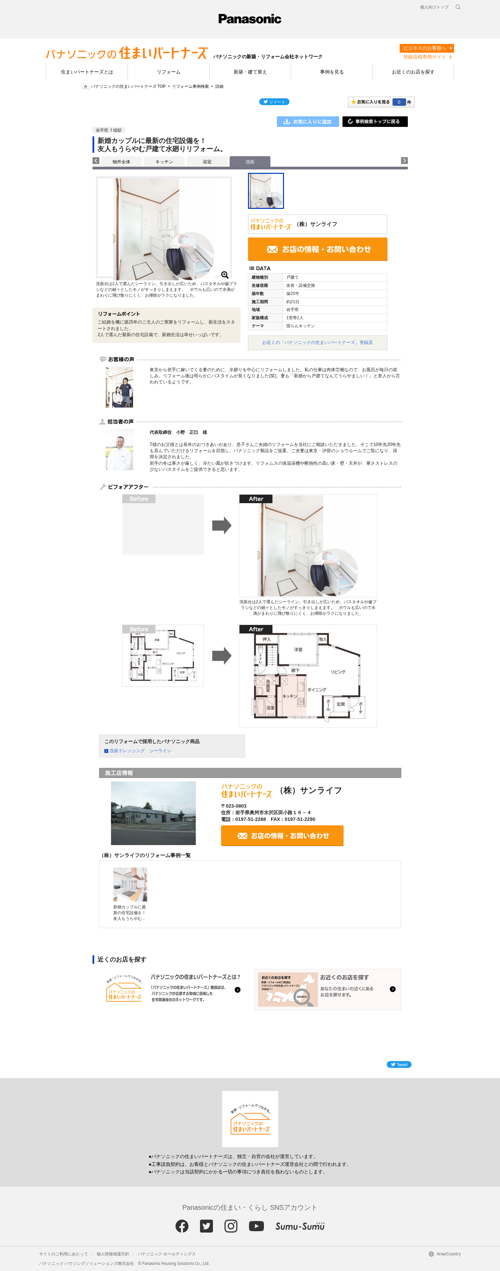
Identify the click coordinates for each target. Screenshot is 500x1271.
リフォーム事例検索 (190, 86)
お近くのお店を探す (413, 72)
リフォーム (169, 72)
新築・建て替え (250, 72)
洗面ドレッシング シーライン (140, 750)
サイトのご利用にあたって (63, 1254)
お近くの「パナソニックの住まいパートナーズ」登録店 (317, 342)
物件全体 (121, 161)
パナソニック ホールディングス (167, 1254)
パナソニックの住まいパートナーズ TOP (128, 86)
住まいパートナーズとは (87, 72)
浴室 (207, 161)
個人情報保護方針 (113, 1254)
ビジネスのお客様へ (424, 48)
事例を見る (332, 72)
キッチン (164, 161)
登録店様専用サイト (424, 57)
